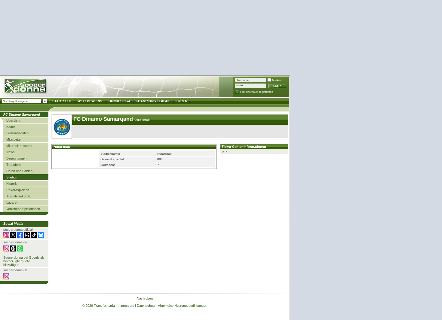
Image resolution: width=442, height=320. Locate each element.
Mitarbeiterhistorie (19, 146)
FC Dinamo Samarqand (103, 119)
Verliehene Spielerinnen (23, 209)
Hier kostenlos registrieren (256, 91)
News (10, 152)
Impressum (126, 305)
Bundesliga (119, 101)
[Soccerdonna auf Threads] (27, 237)
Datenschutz (146, 305)
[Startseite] (26, 87)
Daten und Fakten (19, 171)
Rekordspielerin (17, 190)
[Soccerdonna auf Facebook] (20, 237)
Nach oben (145, 298)
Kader (10, 127)
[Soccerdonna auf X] (13, 237)
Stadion (11, 177)
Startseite (62, 101)
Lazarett (12, 202)
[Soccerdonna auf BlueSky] (41, 237)
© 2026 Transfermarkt (98, 305)
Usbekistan (142, 119)
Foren (181, 101)
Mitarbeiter (14, 139)
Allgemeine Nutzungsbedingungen (182, 305)
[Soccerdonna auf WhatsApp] (20, 250)
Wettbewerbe (90, 101)
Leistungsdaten (17, 133)
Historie (11, 183)
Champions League (153, 101)
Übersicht (13, 120)
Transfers (13, 164)
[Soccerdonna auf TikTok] (34, 237)
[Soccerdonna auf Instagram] (6, 237)
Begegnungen (16, 158)
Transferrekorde (18, 196)
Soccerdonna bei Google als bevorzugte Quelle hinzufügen (24, 261)
